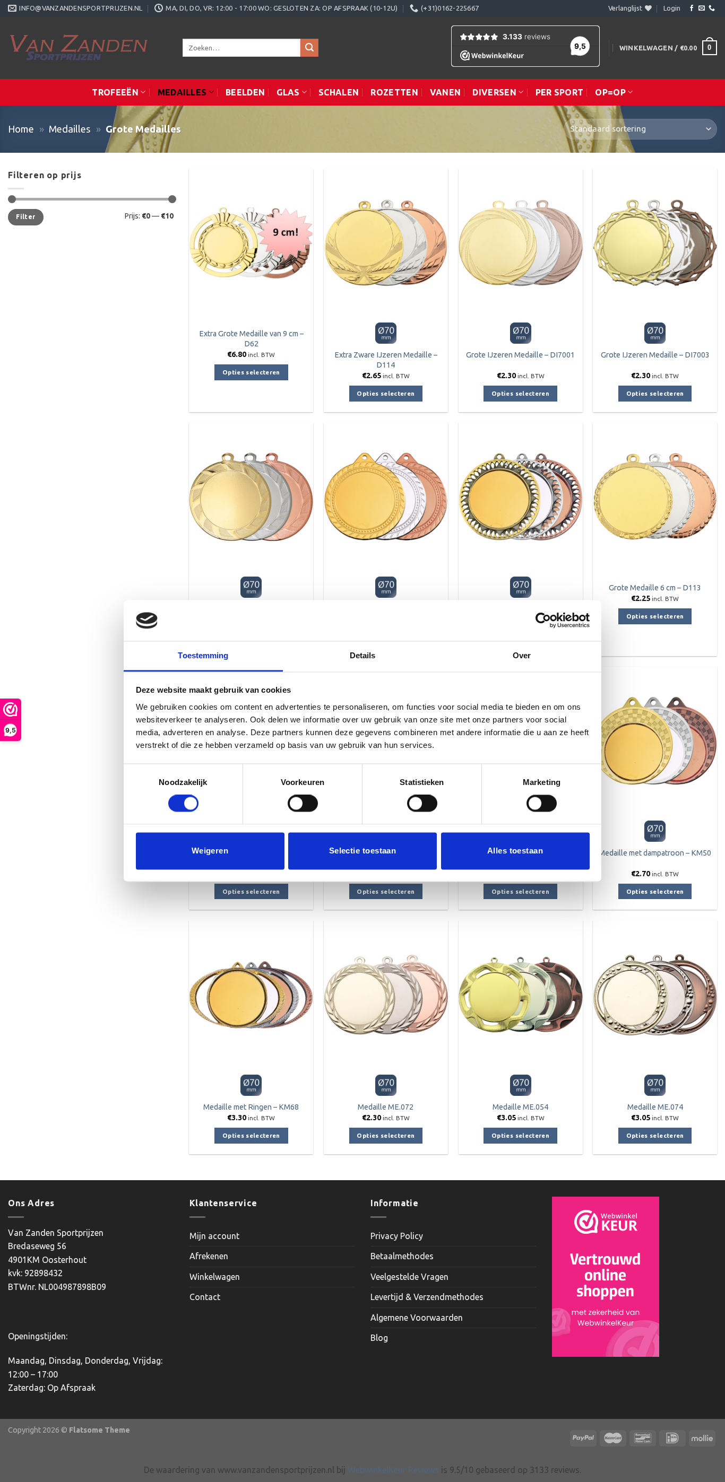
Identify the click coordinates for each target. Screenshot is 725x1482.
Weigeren (210, 850)
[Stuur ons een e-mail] (701, 8)
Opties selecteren (251, 372)
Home (21, 129)
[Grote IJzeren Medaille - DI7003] (655, 243)
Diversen (494, 92)
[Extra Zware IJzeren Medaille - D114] (386, 243)
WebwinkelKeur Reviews (393, 1470)
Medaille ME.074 (655, 1107)
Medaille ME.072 (385, 1107)
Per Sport (560, 92)
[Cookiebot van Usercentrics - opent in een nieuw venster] (543, 621)
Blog (379, 1337)
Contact (204, 1297)
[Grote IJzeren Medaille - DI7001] (521, 243)
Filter (25, 216)
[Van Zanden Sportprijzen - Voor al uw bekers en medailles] (87, 47)
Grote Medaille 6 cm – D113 (655, 587)
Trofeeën (115, 92)
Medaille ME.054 (520, 1107)
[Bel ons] (712, 8)
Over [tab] (522, 655)
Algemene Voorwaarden (416, 1317)
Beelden (245, 92)
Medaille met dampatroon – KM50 (655, 853)
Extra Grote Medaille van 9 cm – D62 (251, 338)
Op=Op (610, 92)
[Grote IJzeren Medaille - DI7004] (251, 496)
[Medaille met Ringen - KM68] (251, 994)
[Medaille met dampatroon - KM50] (655, 741)
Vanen (445, 92)
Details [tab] (363, 655)
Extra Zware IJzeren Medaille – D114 (385, 360)
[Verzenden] (309, 48)
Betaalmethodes (402, 1256)
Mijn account (214, 1236)
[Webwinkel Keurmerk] (605, 1277)
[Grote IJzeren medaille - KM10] (386, 496)
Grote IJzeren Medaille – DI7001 (520, 355)
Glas (288, 92)
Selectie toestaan (362, 850)
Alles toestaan (515, 850)
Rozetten (394, 92)
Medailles (182, 92)
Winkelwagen (214, 1277)
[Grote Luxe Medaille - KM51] (521, 496)
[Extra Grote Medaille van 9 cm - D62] (251, 243)
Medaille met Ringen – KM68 (251, 1107)
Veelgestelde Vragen (409, 1277)
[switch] (303, 803)
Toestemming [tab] (203, 655)
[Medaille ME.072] (386, 994)
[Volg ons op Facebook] (691, 8)
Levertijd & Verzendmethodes (427, 1297)
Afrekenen (208, 1256)
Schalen (338, 92)
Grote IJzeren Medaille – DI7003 (655, 355)
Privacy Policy (396, 1236)
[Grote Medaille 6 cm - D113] (655, 496)
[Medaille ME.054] (521, 994)
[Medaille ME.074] (655, 994)
